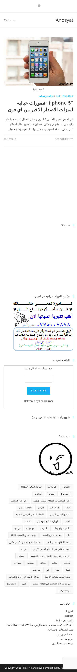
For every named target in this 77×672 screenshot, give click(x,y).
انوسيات (30, 528)
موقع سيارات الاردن (62, 643)
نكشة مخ (11, 583)
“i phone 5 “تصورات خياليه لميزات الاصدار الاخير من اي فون (40, 106)
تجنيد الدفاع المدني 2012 (23, 535)
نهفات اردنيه (64, 590)
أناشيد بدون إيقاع (64, 620)
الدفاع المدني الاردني (60, 514)
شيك (68, 569)
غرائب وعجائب (46, 96)
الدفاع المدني (25, 507)
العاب (67, 521)
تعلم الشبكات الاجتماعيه (60, 629)
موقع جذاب (67, 639)
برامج (17, 528)
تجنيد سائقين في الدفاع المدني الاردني (51, 549)
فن (47, 569)
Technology (64, 96)
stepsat (69, 615)
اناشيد (27, 521)
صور (57, 569)
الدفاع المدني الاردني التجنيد (29, 514)
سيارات (17, 563)
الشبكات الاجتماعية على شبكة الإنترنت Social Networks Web (40, 625)
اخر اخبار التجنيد (19, 500)
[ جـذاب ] (65, 493)
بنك (68, 535)
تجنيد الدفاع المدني (51, 535)
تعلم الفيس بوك (64, 634)
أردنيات (37, 493)
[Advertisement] (40, 186)
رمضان (30, 563)
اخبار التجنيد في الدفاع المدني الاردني (51, 500)
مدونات (36, 569)
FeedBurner (46, 401)
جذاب (54, 563)
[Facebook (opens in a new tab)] (38, 6)
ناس (24, 583)
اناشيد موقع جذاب (61, 528)
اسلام (67, 507)
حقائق (43, 563)
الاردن (41, 507)
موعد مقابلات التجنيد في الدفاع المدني (51, 583)
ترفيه (23, 549)
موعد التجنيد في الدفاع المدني (24, 576)
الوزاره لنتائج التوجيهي (48, 521)
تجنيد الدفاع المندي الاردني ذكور (25, 542)
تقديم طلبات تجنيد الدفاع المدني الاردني (50, 556)
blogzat (69, 611)
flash (66, 486)
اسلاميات (54, 507)
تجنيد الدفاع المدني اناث (58, 542)
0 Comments (65, 139)
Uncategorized (31, 486)
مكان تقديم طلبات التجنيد (57, 576)
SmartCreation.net (62, 667)
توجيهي (21, 556)
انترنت (43, 528)
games (52, 486)
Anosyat (64, 20)
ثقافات (67, 563)
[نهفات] (51, 493)
